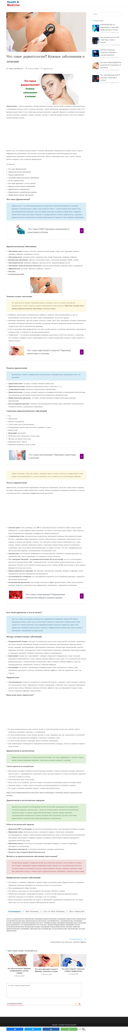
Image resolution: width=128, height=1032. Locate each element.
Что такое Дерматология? (17, 169)
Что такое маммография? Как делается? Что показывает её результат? (110, 64)
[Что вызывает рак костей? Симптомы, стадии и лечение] (95, 40)
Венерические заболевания (34, 919)
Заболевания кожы (66, 921)
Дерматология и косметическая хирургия (22, 192)
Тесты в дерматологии (16, 181)
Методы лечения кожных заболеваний (21, 186)
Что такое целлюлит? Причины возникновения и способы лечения (19, 970)
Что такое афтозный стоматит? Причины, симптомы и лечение (46, 970)
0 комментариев (114, 32)
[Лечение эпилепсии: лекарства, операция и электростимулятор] (95, 53)
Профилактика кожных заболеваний (21, 195)
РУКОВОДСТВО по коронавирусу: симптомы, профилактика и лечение (109, 27)
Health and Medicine (16, 68)
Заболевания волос (53, 921)
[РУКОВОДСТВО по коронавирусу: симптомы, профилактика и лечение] (95, 28)
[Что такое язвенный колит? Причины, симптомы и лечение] (95, 78)
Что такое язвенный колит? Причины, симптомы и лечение (110, 77)
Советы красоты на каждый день (40, 929)
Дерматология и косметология (18, 189)
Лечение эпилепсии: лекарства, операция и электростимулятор (108, 52)
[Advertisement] (46, 135)
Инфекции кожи (71, 923)
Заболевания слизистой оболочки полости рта (27, 923)
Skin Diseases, (32, 911)
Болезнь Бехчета (18, 919)
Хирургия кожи (73, 929)
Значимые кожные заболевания (54, 923)
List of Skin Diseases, (54, 911)
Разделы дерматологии (16, 175)
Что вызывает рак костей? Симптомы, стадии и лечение (109, 39)
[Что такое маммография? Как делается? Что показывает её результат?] (95, 66)
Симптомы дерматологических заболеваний (23, 178)
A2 (12, 919)
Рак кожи (69, 927)
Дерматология (48, 68)
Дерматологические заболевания (19, 172)
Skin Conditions (76, 911)
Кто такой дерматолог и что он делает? (22, 183)
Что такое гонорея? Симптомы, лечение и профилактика (73, 970)
